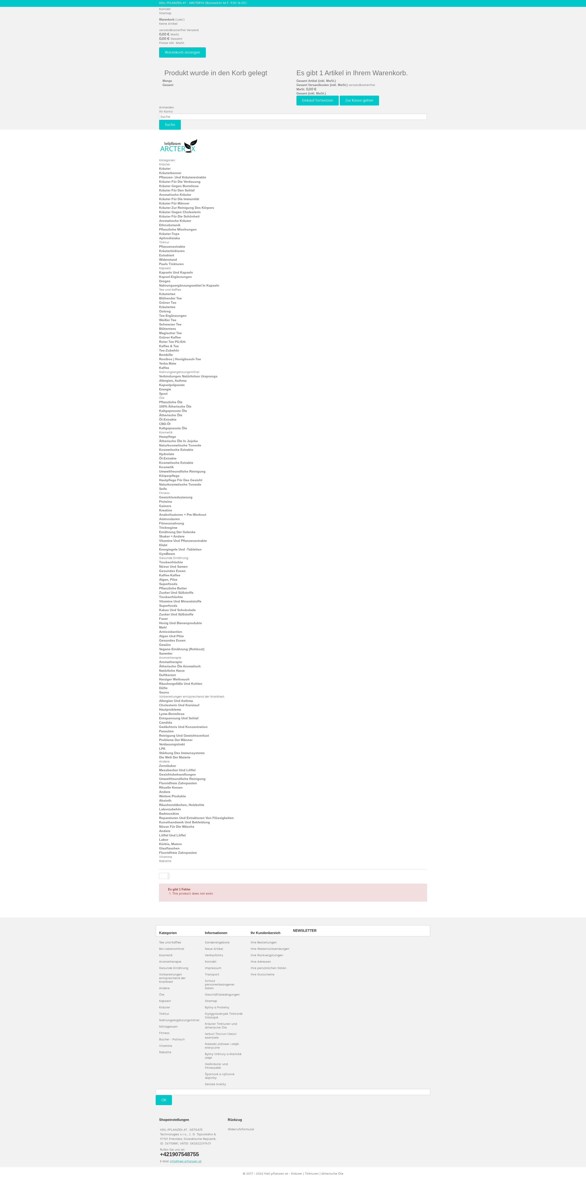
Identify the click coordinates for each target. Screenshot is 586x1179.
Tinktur (164, 242)
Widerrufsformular (241, 1129)
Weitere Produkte (172, 796)
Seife (163, 489)
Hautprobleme (170, 709)
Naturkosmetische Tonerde (180, 445)
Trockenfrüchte (171, 562)
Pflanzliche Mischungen (178, 229)
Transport (212, 974)
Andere (164, 761)
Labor (163, 839)
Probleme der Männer (176, 740)
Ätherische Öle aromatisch (180, 666)
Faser (163, 618)
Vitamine (165, 857)
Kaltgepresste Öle (173, 411)
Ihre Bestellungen (264, 942)
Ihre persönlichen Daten (268, 968)
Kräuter (164, 164)
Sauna (164, 692)
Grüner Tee (167, 302)
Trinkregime (168, 527)
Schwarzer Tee (170, 324)
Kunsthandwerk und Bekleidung (184, 822)
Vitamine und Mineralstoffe (180, 601)
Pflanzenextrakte (172, 246)
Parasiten (166, 731)
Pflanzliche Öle (170, 402)
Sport (163, 393)
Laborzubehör (170, 809)
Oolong (165, 311)
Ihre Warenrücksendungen (270, 949)
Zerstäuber (167, 766)
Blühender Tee (170, 298)
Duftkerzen (167, 675)
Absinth (165, 800)
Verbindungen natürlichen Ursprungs (188, 376)
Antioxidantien (170, 632)
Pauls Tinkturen (171, 264)
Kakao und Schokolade (177, 610)
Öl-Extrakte (167, 419)
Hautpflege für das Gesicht (180, 480)
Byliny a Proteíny (217, 1007)
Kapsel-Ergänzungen (175, 277)
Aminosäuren (169, 519)
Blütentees (167, 328)
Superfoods (168, 584)
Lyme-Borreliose (171, 714)
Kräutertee (167, 294)
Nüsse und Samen (173, 566)
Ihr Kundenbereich (265, 933)
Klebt (163, 545)
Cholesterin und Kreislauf (179, 705)
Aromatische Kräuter (175, 194)
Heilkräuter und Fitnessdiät (216, 1065)
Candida (165, 722)
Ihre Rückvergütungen (267, 955)
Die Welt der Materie (174, 757)
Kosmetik (166, 432)
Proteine (165, 501)
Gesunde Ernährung (173, 558)
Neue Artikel (214, 949)
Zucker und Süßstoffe (176, 592)
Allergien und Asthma (176, 701)
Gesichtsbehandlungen (177, 774)
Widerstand (168, 259)
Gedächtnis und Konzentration (183, 727)
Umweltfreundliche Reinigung (182, 471)
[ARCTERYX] (178, 145)
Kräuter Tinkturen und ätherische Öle (221, 1025)
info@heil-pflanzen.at (186, 1161)
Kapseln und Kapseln (176, 272)
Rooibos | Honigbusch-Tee (180, 359)
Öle (161, 398)
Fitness (164, 493)
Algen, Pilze (168, 579)
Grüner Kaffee (170, 337)
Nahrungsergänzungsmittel (179, 372)
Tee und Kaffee (170, 289)
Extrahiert (166, 255)
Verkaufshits (214, 955)
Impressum (213, 968)
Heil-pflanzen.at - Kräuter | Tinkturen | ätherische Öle (303, 1173)
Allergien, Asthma (173, 380)
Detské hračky (215, 1084)
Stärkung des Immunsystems (182, 753)
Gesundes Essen (172, 571)
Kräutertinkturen (172, 251)
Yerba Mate (167, 363)
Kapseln (165, 268)
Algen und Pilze (171, 636)
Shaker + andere (171, 536)
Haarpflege (167, 436)
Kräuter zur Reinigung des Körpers (186, 207)
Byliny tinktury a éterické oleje (223, 1055)
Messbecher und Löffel (177, 770)
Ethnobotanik (169, 225)
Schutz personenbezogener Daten (220, 984)
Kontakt (165, 9)
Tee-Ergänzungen (173, 315)
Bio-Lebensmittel (171, 949)
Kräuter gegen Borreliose (179, 186)
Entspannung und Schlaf (178, 718)
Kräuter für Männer (174, 203)
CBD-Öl (165, 424)
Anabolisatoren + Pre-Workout (182, 514)
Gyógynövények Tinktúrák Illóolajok (224, 1015)
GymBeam (167, 554)
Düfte (163, 688)
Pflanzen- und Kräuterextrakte (182, 177)
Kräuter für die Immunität (179, 199)
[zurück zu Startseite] (163, 876)
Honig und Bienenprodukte (180, 623)
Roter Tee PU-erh (172, 342)
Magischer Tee (170, 333)
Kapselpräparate (172, 385)
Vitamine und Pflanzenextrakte (183, 541)
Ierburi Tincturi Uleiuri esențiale (220, 1035)
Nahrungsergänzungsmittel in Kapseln (189, 285)
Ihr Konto (166, 111)
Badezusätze (169, 813)
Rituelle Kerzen (171, 787)
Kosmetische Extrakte (176, 449)
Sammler (165, 653)
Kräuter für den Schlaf (177, 190)
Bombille (166, 355)
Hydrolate (166, 454)
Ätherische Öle (170, 415)
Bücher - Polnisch (172, 1039)
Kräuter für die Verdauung (180, 181)
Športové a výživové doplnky (219, 1076)
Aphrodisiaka (169, 238)
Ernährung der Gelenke (177, 532)
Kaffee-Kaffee (169, 575)
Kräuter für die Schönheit (179, 216)
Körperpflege (169, 476)
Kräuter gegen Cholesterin (180, 212)
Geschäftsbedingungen (222, 994)
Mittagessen (168, 1026)
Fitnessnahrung (171, 523)
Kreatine (165, 510)
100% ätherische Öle (175, 406)
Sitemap (165, 13)
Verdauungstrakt (172, 744)
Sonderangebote (217, 942)
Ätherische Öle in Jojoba (178, 441)
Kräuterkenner (170, 173)
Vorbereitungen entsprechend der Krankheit (191, 696)
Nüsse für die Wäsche (176, 826)
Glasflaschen (169, 848)
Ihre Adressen (261, 961)
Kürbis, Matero (170, 844)
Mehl (163, 627)
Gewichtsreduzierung (176, 497)
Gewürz (165, 645)
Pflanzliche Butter (173, 588)
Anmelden (166, 107)
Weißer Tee (167, 320)
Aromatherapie (170, 657)
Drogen (165, 281)
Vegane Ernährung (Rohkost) (181, 649)
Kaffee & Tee (169, 346)
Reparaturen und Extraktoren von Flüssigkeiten (196, 818)
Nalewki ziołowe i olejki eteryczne (222, 1045)
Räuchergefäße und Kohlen (180, 683)
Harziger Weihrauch (174, 679)
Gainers (165, 506)
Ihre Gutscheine (262, 974)
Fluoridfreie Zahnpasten (178, 783)
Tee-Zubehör (169, 350)
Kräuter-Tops (169, 234)
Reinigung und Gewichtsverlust (184, 735)
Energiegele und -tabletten (180, 549)
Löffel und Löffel (172, 835)
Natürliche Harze (172, 670)
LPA (162, 748)
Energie (165, 389)
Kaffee (164, 368)
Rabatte (165, 861)
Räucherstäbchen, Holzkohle (181, 805)
